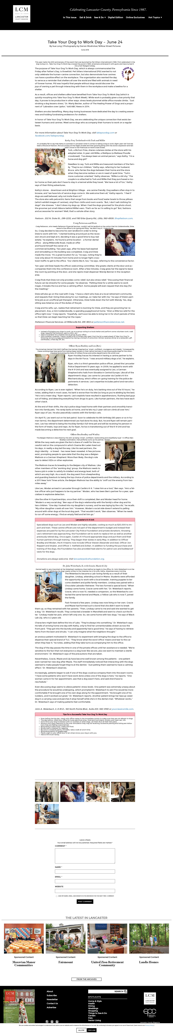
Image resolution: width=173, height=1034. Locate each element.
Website (59, 886)
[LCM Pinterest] (52, 1022)
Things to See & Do (97, 1013)
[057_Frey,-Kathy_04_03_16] (98, 792)
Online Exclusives (135, 17)
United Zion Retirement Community (107, 963)
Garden (92, 1015)
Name (58, 867)
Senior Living (94, 1020)
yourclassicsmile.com (122, 709)
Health (91, 1003)
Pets (90, 1018)
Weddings (93, 1008)
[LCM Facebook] (57, 1022)
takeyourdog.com (105, 132)
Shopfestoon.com (123, 218)
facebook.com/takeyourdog (49, 135)
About (50, 991)
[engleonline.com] (149, 1017)
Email (58, 877)
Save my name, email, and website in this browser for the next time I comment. (86, 896)
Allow (81, 1030)
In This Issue (69, 17)
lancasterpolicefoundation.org (89, 559)
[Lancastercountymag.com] (150, 1004)
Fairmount (65, 962)
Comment (60, 846)
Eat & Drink (85, 17)
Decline (91, 1030)
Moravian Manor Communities (24, 963)
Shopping (93, 1011)
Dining (91, 1006)
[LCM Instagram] (47, 1022)
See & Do (99, 17)
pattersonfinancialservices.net (109, 322)
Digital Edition (115, 17)
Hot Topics (154, 17)
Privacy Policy (149, 1025)
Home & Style (95, 1001)
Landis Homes (149, 962)
